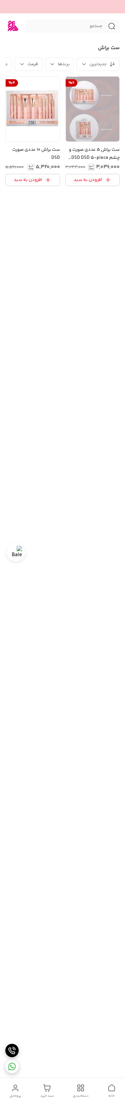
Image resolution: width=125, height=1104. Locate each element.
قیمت (33, 64)
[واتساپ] (12, 1066)
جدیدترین (98, 64)
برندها (64, 64)
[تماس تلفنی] (12, 1050)
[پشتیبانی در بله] (16, 552)
